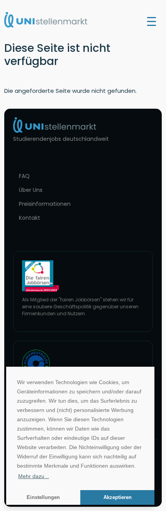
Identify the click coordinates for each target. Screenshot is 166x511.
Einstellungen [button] (43, 497)
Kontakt (29, 218)
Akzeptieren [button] (117, 497)
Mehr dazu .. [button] (33, 476)
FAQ (24, 176)
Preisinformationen (45, 204)
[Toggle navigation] (151, 21)
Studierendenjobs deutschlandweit (61, 139)
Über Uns (30, 190)
